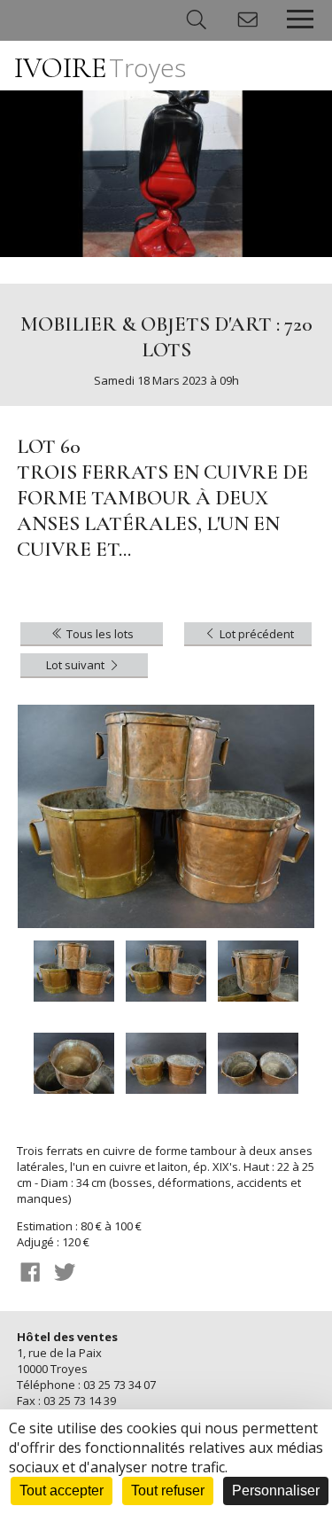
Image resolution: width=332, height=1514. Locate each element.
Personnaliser (276, 1490)
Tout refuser (168, 1490)
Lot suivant (76, 665)
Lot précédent (255, 634)
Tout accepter (61, 1490)
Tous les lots (99, 634)
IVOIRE (100, 68)
